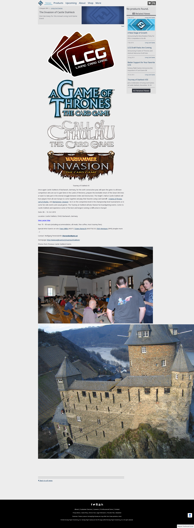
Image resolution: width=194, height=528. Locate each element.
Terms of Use (92, 513)
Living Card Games (57, 8)
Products (58, 2)
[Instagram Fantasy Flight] (97, 504)
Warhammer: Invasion (60, 202)
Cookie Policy (84, 513)
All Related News (141, 90)
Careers (96, 509)
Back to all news (46, 480)
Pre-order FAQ (111, 513)
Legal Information (101, 513)
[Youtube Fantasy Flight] (100, 504)
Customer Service (86, 509)
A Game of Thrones (115, 199)
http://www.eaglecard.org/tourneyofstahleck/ (63, 240)
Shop (90, 2)
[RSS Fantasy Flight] (102, 504)
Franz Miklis (64, 229)
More (98, 2)
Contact (116, 509)
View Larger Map (44, 220)
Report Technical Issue (185, 526)
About (82, 2)
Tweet (122, 26)
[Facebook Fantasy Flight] (92, 504)
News (48, 2)
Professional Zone (106, 509)
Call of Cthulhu (43, 202)
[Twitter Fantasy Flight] (94, 504)
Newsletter (118, 513)
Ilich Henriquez (102, 229)
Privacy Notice (76, 513)
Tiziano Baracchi (80, 229)
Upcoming (71, 2)
